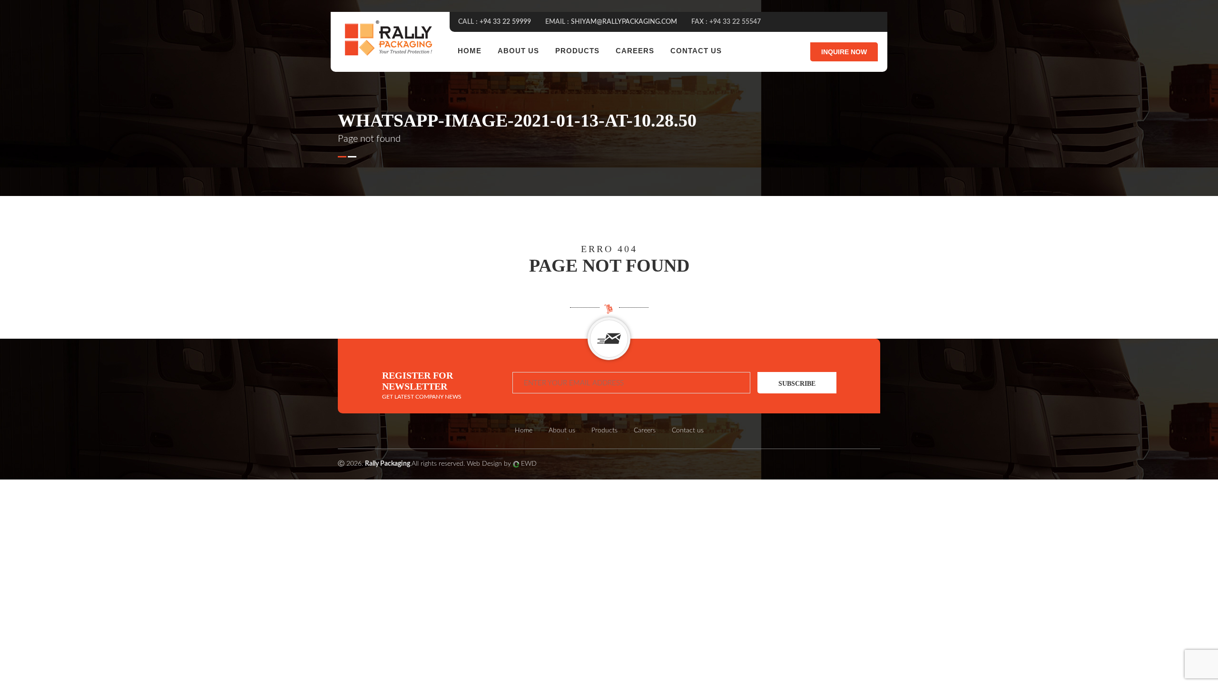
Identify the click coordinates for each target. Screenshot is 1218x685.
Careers (635, 51)
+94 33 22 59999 (505, 22)
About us (518, 51)
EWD (529, 463)
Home (469, 51)
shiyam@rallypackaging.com (624, 22)
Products (577, 51)
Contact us (696, 51)
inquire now (844, 52)
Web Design (484, 463)
